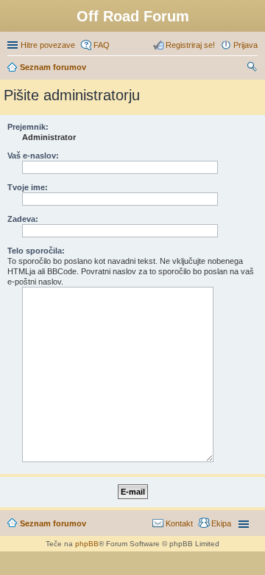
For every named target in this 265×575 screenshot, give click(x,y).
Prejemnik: (28, 126)
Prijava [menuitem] (245, 45)
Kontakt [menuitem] (179, 523)
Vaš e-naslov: (33, 155)
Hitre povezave (48, 45)
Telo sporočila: (36, 250)
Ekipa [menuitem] (221, 523)
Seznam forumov (53, 523)
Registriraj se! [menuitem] (190, 45)
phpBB (87, 544)
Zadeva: (22, 219)
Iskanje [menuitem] (252, 68)
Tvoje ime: (27, 187)
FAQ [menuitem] (101, 45)
